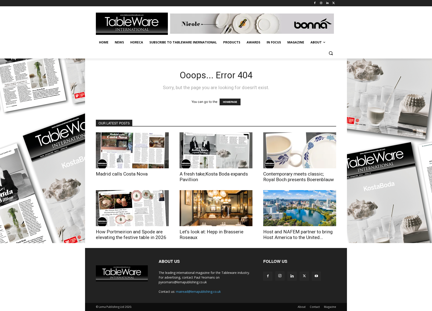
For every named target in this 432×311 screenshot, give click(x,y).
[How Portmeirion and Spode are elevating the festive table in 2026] (132, 208)
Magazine (330, 307)
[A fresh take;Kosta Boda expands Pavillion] (216, 150)
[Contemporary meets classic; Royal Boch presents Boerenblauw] (299, 150)
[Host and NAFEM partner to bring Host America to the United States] (299, 208)
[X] (333, 3)
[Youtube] (316, 276)
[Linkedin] (327, 3)
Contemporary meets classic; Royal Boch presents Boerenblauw (298, 176)
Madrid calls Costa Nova (122, 174)
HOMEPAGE (230, 102)
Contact (315, 307)
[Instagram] (321, 3)
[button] (330, 53)
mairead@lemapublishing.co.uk (198, 291)
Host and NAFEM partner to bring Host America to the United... (298, 234)
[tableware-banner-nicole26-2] (253, 24)
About (302, 307)
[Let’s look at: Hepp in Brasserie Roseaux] (216, 208)
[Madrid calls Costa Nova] (132, 150)
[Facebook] (314, 3)
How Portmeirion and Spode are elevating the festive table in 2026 (131, 234)
